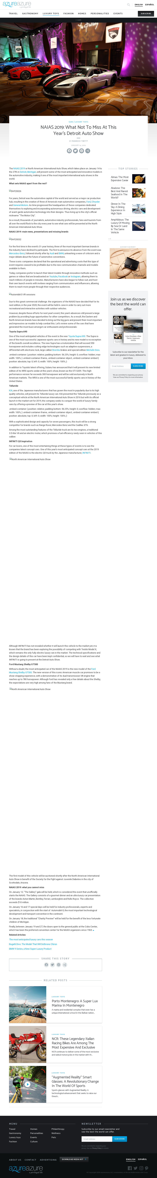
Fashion (13, 1141)
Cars (79, 20)
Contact (30, 1160)
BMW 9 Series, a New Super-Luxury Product (30, 949)
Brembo (56, 350)
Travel (12, 1129)
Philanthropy (58, 1129)
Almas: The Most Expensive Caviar (120, 179)
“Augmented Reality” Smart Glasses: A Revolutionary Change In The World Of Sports (75, 1081)
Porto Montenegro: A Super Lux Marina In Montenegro (75, 1003)
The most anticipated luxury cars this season (31, 939)
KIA (10, 390)
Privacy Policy (96, 1148)
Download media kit (72, 1159)
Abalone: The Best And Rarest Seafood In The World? (119, 193)
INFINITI (86, 453)
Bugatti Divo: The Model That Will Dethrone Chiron (33, 944)
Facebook (63, 276)
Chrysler (96, 201)
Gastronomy (15, 1133)
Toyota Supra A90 (76, 336)
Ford (88, 201)
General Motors (20, 205)
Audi (52, 253)
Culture (34, 1141)
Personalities (36, 1133)
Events (33, 1137)
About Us (15, 1160)
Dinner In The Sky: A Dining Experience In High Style (118, 209)
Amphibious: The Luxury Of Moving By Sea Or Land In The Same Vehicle (120, 226)
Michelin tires (92, 350)
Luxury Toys (81, 122)
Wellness (56, 1133)
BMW (61, 253)
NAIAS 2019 (19, 168)
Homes (33, 1129)
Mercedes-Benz (17, 253)
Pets (54, 1137)
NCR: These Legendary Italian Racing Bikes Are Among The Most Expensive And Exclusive (73, 1043)
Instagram (76, 276)
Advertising (48, 1160)
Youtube (53, 276)
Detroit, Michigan (28, 172)
